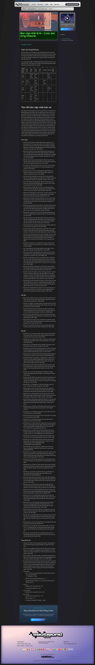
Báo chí (66, 642)
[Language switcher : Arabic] (39, 649)
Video (46, 4)
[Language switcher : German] (65, 649)
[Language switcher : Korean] (57, 649)
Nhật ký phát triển (32, 8)
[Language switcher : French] (45, 649)
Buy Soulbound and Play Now (67, 40)
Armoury (40, 4)
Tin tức (34, 4)
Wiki (51, 4)
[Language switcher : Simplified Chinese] (59, 649)
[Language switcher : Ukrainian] (67, 649)
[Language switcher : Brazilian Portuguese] (55, 649)
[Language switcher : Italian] (63, 649)
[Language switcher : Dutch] (33, 649)
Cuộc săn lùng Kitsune (66, 38)
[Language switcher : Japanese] (49, 649)
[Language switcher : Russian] (53, 649)
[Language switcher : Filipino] (31, 649)
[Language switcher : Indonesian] (51, 649)
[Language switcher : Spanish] (61, 649)
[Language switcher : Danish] (35, 649)
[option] (30, 649)
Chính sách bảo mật (23, 643)
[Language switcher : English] (30, 649)
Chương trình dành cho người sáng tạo (46, 642)
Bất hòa (56, 4)
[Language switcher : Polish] (47, 649)
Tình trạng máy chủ (70, 643)
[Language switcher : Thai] (37, 649)
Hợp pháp (20, 642)
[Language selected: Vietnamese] (47, 649)
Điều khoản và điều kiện (25, 645)
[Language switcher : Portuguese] (41, 649)
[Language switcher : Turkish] (43, 649)
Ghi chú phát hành (42, 8)
